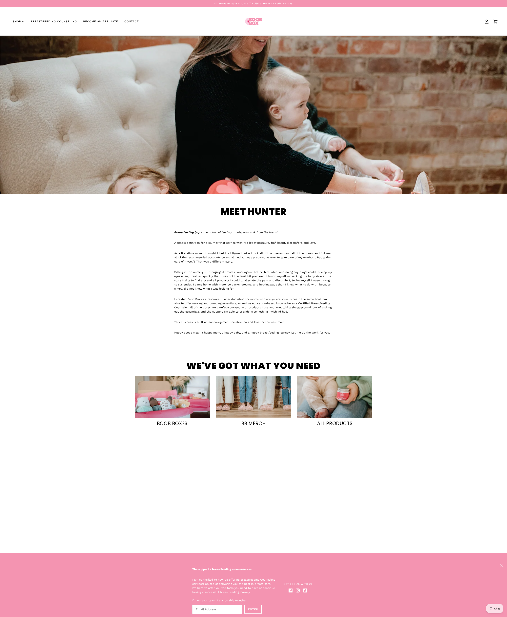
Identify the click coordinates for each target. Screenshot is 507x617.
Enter (253, 609)
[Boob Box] (253, 21)
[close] (502, 565)
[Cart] (495, 21)
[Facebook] (291, 590)
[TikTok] (304, 590)
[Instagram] (297, 590)
